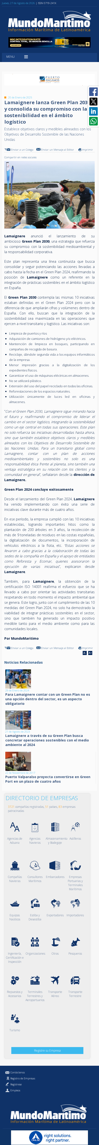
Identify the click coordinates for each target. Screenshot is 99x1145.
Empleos (15, 1090)
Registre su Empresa (47, 1050)
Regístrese (16, 1084)
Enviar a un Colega (22, 149)
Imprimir (87, 149)
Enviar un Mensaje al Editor (57, 149)
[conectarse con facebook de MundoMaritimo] (93, 91)
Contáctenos (17, 1072)
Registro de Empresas (22, 1078)
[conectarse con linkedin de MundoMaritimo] (93, 111)
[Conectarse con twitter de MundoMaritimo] (93, 101)
